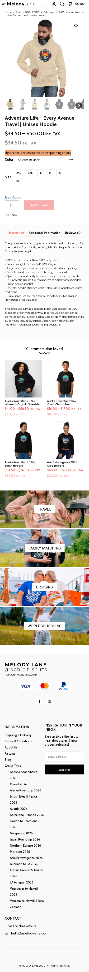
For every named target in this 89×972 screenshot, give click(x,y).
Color (9, 159)
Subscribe (64, 769)
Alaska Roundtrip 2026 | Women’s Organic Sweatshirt (23, 402)
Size (8, 177)
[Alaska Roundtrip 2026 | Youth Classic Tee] (65, 378)
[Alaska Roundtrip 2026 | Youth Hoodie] (23, 440)
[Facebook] (39, 702)
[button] (62, 4)
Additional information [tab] (44, 233)
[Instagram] (50, 702)
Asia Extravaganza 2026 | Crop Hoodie (63, 463)
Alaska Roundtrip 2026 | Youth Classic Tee (62, 402)
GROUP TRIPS (32, 12)
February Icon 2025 (53, 12)
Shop (18, 12)
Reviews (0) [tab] (73, 233)
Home (8, 12)
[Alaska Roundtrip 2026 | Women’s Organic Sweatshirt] (23, 378)
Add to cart (39, 205)
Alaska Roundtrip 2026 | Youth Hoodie (20, 463)
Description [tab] (16, 233)
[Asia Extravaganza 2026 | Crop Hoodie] (65, 440)
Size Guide (13, 198)
